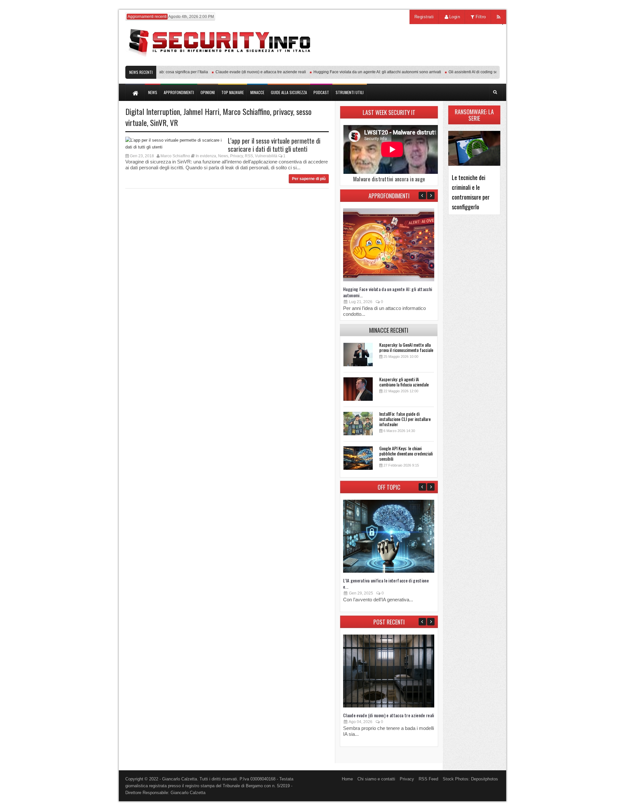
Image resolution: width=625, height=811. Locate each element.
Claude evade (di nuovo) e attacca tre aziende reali (251, 72)
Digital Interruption (152, 111)
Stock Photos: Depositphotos (470, 778)
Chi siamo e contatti (376, 778)
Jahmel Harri (201, 111)
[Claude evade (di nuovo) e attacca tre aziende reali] (388, 706)
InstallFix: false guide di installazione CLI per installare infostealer (405, 418)
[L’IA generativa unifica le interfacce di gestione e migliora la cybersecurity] (388, 571)
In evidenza (206, 156)
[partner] (456, 62)
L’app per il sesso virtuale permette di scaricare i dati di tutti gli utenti (274, 145)
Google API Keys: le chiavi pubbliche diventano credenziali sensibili (406, 453)
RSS (249, 156)
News (223, 156)
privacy (283, 111)
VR (174, 122)
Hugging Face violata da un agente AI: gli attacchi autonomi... (387, 292)
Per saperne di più (309, 178)
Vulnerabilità (266, 156)
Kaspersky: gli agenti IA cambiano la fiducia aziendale (404, 382)
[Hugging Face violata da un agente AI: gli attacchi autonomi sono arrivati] (388, 279)
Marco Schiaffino (246, 111)
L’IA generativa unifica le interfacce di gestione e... (386, 583)
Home (347, 778)
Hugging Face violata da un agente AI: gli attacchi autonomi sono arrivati (367, 72)
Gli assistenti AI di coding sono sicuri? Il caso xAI (481, 72)
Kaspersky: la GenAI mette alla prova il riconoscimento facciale (406, 347)
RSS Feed (428, 778)
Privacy (236, 156)
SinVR (158, 122)
